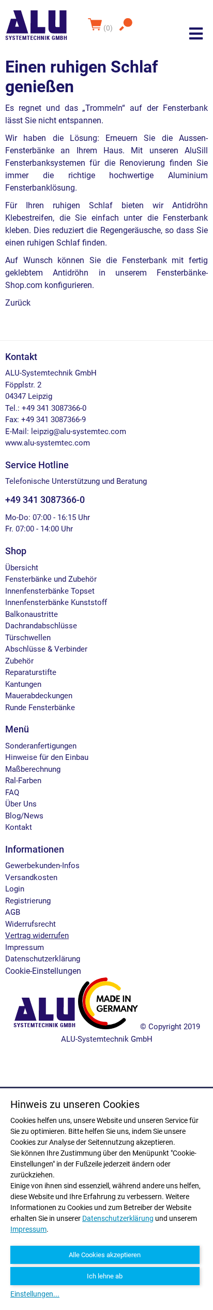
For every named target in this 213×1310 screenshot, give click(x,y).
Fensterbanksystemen (45, 163)
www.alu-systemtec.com (47, 443)
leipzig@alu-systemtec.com (78, 431)
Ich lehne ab (105, 1276)
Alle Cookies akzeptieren (105, 1255)
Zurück (18, 303)
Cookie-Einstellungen (43, 971)
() (108, 28)
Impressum (28, 1229)
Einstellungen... (34, 1294)
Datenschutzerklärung (118, 1218)
